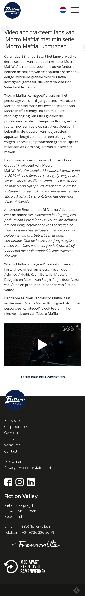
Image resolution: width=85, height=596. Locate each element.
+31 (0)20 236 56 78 (38, 532)
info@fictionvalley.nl (37, 526)
